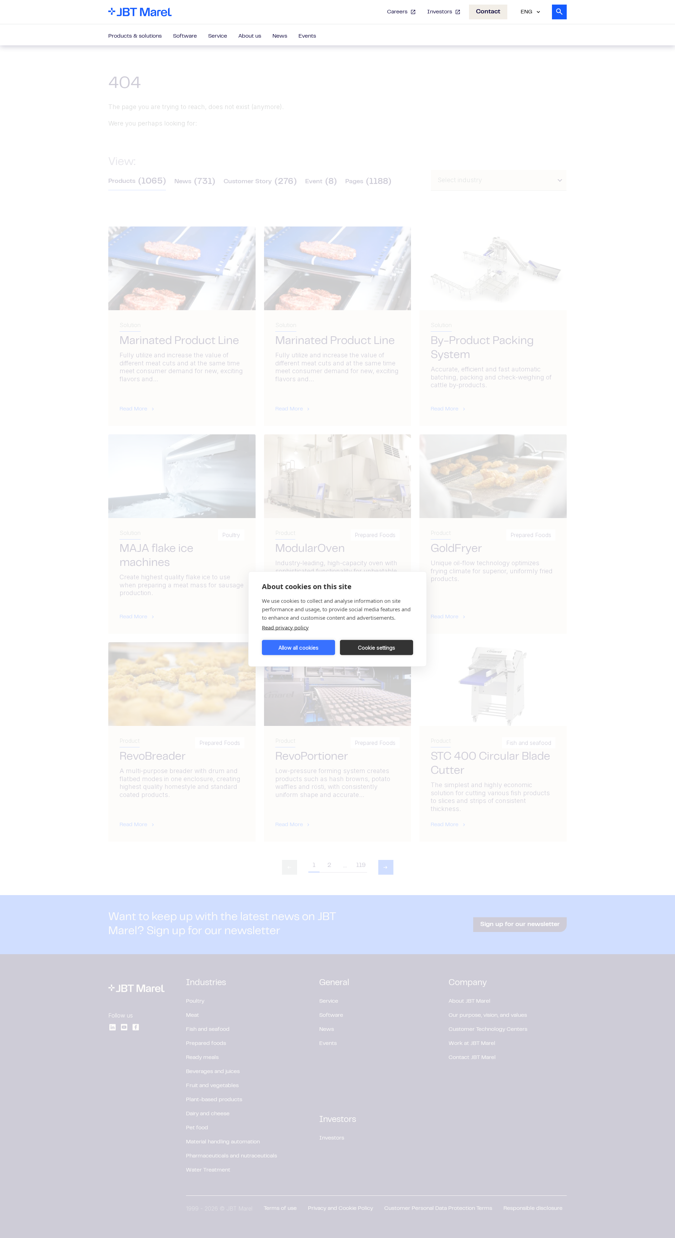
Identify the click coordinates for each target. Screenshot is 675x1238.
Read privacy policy (285, 627)
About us (249, 36)
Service (217, 36)
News (279, 36)
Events (307, 36)
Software (185, 36)
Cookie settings (376, 647)
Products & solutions (135, 36)
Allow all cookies (298, 647)
